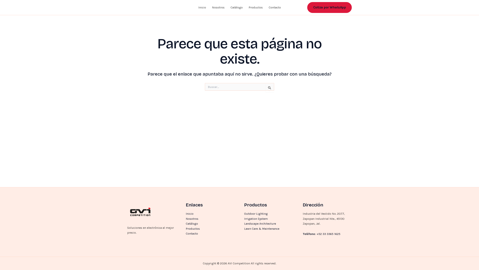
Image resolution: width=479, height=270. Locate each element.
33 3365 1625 (331, 234)
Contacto (275, 7)
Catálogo (237, 7)
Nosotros (218, 7)
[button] (329, 7)
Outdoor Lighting (256, 213)
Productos (256, 7)
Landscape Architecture (260, 223)
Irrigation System (256, 218)
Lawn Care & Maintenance (261, 228)
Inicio (202, 7)
